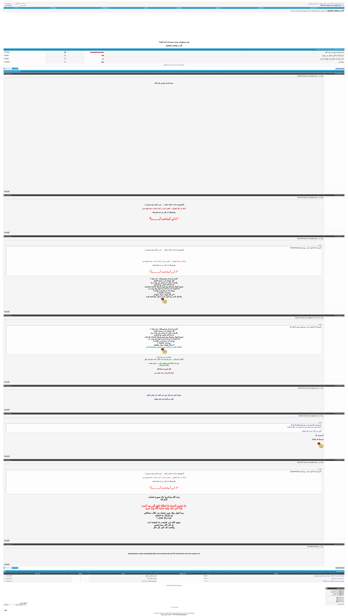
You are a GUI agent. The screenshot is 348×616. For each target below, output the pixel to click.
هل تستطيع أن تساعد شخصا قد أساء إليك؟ (174, 42)
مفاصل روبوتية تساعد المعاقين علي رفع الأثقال (333, 581)
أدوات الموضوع (17, 71)
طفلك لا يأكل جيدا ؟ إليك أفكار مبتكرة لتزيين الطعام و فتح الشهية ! (329, 575)
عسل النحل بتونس (314, 7)
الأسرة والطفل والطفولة (313, 3)
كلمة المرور (23, 5)
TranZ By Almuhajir (190, 613)
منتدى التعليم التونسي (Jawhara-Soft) (334, 3)
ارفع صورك (218, 7)
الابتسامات (341, 598)
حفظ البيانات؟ (7, 3)
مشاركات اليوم (53, 7)
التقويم (145, 7)
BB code (341, 597)
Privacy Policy (105, 7)
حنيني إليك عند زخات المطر (337, 578)
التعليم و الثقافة (323, 3)
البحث (16, 7)
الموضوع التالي (170, 585)
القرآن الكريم (260, 7)
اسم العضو (23, 3)
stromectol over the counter (186, 554)
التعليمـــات (179, 7)
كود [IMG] (341, 600)
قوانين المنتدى (340, 604)
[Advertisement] (174, 27)
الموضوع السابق (177, 585)
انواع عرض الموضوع (8, 71)
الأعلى (5, 610)
